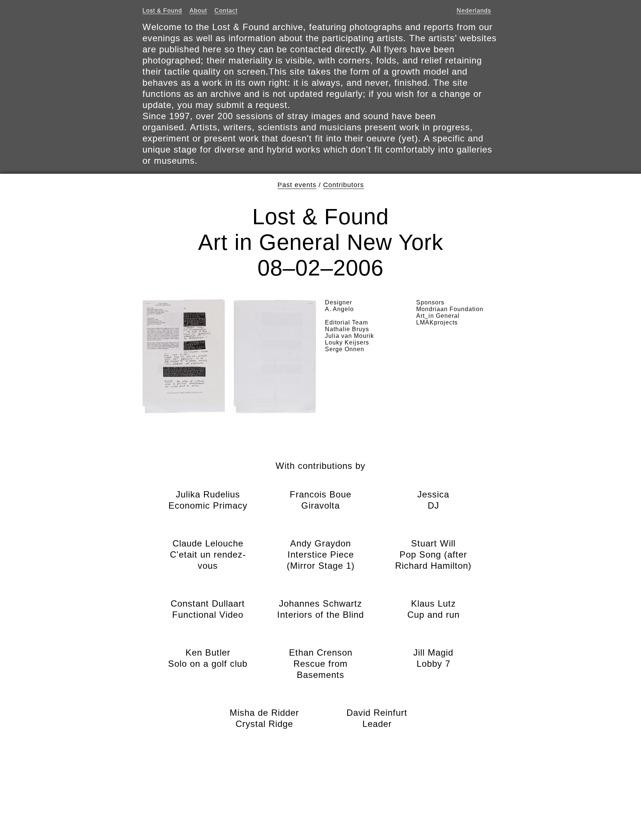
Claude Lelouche (208, 554)
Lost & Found (162, 10)
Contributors (343, 185)
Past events (296, 185)
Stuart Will (433, 554)
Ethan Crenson (320, 663)
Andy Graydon (321, 554)
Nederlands (474, 10)
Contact (225, 10)
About (198, 10)
